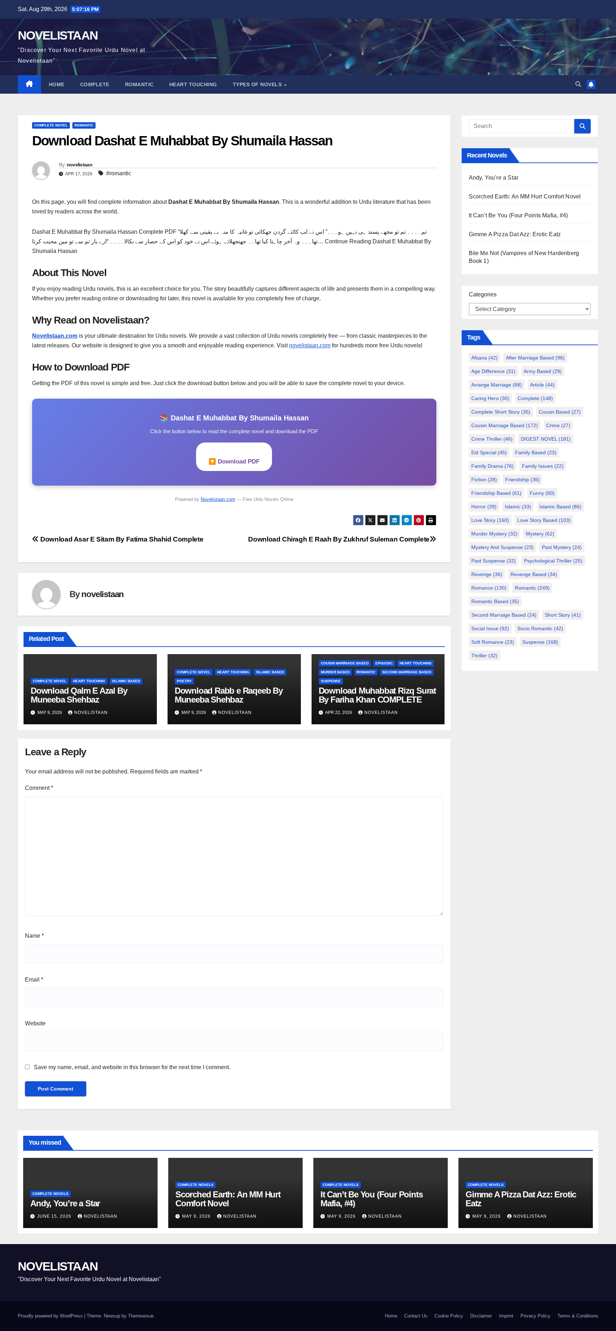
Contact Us (415, 1316)
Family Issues (543, 466)
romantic (532, 588)
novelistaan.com (309, 345)
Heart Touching (193, 84)
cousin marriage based (345, 663)
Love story (490, 520)
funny (542, 493)
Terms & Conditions (578, 1316)
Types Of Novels (258, 84)
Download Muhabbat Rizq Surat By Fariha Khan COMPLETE (377, 695)
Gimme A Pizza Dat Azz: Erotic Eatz (515, 234)
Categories (483, 294)
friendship (522, 479)
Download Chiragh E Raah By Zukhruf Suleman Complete (338, 539)
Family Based (535, 452)
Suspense (540, 642)
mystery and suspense (502, 547)
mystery (540, 534)
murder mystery (494, 534)
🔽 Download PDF (234, 461)
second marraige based (504, 615)
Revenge (486, 574)
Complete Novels (50, 1194)
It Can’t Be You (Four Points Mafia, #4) (518, 215)
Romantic (139, 84)
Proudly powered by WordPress (51, 1316)
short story (563, 615)
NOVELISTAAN (58, 35)
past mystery (562, 547)
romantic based (495, 601)
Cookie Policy (449, 1316)
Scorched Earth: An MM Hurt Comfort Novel (525, 196)
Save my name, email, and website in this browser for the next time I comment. (132, 1067)
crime (558, 425)
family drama (492, 466)
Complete (94, 84)
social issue (490, 628)
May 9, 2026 (197, 1216)
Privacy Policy (535, 1316)
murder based (335, 672)
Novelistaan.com (54, 336)
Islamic (518, 506)
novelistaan (79, 164)
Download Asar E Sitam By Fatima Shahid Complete (121, 539)
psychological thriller (553, 561)
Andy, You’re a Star (494, 178)
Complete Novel (51, 125)
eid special (489, 452)
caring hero (490, 398)
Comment (39, 788)
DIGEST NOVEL (546, 439)
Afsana (484, 358)
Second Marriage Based (406, 672)
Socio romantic (540, 628)
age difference (493, 371)
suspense (331, 681)
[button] (578, 84)
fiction (484, 479)
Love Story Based (544, 520)
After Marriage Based (535, 358)
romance (489, 588)
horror (484, 506)
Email (34, 980)
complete (535, 398)
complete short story (500, 412)
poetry (184, 681)
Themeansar (140, 1316)
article (542, 385)
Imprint (506, 1316)
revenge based (533, 574)
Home (57, 84)
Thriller (484, 655)
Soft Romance (492, 642)
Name (34, 936)
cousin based (560, 412)
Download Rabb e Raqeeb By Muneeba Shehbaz (229, 695)
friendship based (496, 493)
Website (35, 1023)
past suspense (493, 561)
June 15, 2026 (55, 1216)
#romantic (118, 173)
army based (543, 371)
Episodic (384, 663)
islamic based (126, 681)
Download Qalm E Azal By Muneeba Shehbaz (79, 695)
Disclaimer (481, 1316)
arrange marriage (496, 385)
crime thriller (492, 439)
